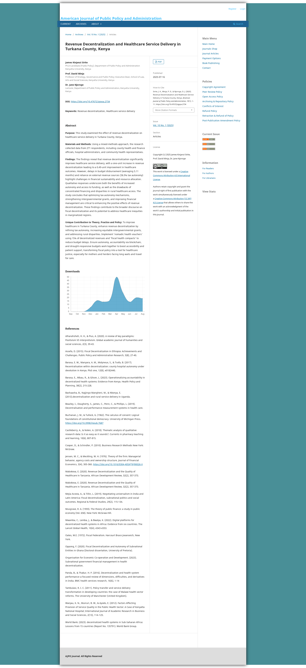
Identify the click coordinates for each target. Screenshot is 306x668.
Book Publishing (211, 63)
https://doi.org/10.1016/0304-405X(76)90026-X (118, 464)
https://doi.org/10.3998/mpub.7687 (84, 422)
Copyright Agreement (214, 87)
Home (68, 34)
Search (239, 23)
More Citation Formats (166, 110)
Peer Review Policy (212, 91)
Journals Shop (209, 48)
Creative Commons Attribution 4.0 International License (171, 175)
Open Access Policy (212, 96)
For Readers (208, 168)
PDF (159, 61)
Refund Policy (209, 110)
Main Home (208, 43)
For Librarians (208, 178)
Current (66, 23)
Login (242, 8)
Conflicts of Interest (212, 106)
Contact (206, 67)
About (95, 23)
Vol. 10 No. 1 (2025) (96, 34)
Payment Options (211, 58)
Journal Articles (210, 53)
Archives (81, 23)
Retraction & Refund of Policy (217, 115)
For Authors (208, 173)
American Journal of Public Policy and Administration (111, 18)
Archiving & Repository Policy (217, 101)
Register (232, 8)
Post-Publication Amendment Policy (221, 120)
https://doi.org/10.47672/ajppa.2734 (90, 101)
